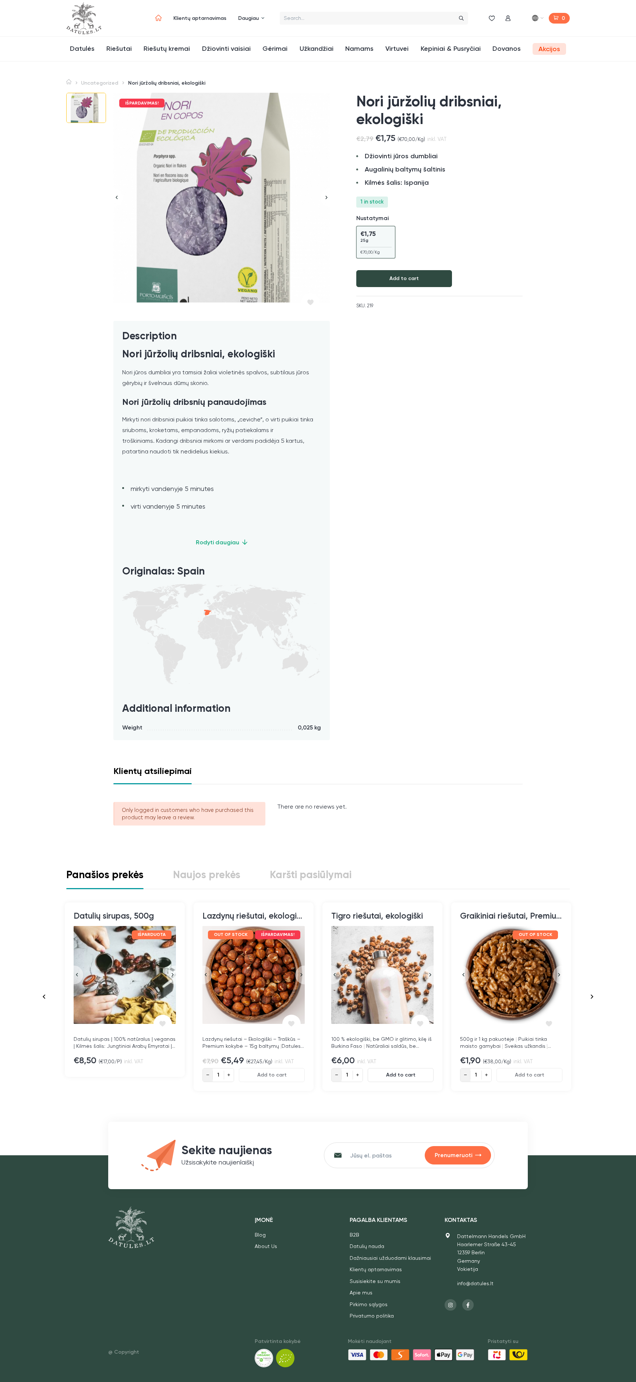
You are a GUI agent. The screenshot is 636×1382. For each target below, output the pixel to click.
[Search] (461, 18)
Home (68, 82)
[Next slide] (325, 197)
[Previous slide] (118, 197)
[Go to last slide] (44, 996)
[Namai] (158, 18)
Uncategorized (99, 83)
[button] (86, 108)
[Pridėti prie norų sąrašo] (310, 302)
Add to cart (404, 278)
